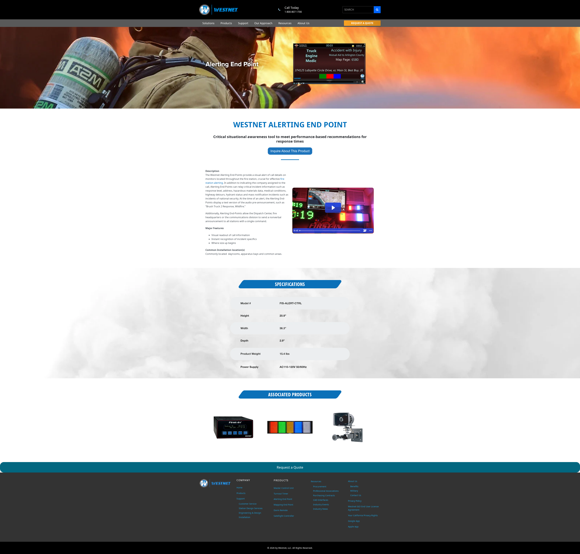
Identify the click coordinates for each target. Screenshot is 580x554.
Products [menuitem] (226, 23)
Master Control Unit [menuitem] (284, 488)
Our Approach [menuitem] (263, 23)
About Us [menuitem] (303, 23)
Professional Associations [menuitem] (326, 490)
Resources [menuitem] (285, 23)
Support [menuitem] (243, 23)
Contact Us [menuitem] (355, 495)
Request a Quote (290, 467)
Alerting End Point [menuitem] (283, 499)
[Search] (377, 9)
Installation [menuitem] (244, 517)
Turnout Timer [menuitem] (281, 493)
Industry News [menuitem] (320, 508)
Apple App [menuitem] (353, 526)
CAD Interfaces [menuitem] (320, 500)
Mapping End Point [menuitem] (283, 504)
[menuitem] (362, 23)
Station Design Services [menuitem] (251, 508)
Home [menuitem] (239, 487)
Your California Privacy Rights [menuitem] (363, 515)
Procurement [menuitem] (319, 486)
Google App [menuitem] (354, 521)
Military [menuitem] (354, 490)
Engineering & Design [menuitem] (250, 512)
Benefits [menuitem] (354, 486)
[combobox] (358, 9)
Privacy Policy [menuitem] (354, 500)
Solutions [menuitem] (208, 23)
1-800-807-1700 (293, 11)
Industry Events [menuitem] (321, 504)
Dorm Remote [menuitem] (281, 510)
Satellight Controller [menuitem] (284, 515)
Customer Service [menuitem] (247, 503)
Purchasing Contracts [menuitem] (324, 495)
